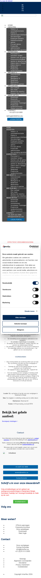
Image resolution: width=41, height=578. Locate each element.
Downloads (14, 97)
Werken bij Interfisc (18, 91)
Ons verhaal (15, 88)
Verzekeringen (16, 36)
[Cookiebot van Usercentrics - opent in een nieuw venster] (29, 246)
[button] (14, 124)
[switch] (36, 289)
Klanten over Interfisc (18, 93)
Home (10, 25)
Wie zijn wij (13, 86)
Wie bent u (12, 72)
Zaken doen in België (18, 63)
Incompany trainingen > (10, 421)
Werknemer (15, 82)
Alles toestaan (20, 317)
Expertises (13, 52)
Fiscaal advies (16, 44)
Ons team (14, 89)
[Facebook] (3, 512)
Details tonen (29, 311)
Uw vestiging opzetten (18, 50)
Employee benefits (17, 38)
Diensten (12, 27)
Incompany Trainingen (18, 103)
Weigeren (20, 330)
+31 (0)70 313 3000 (15, 112)
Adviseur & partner (17, 84)
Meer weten (13, 95)
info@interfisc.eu (15, 116)
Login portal (16, 119)
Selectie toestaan (20, 324)
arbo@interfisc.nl (32, 440)
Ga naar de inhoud (6, 1)
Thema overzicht (16, 108)
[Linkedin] (9, 512)
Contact (11, 110)
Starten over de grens (18, 57)
